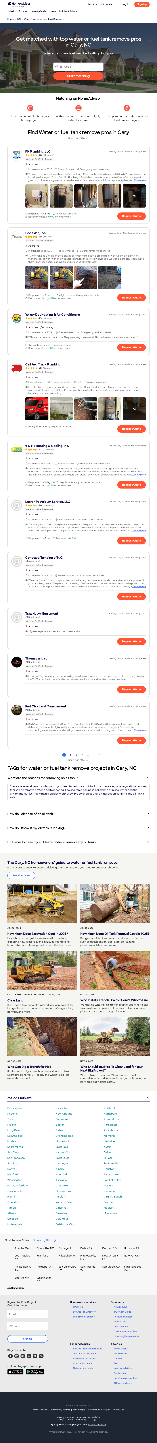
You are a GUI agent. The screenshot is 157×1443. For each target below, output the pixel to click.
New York (62, 1174)
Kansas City (63, 1152)
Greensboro (63, 1191)
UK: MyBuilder (119, 1410)
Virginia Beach (113, 1196)
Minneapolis (63, 1141)
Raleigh (60, 1196)
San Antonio (111, 1174)
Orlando (12, 1202)
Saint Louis (62, 1158)
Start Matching (78, 76)
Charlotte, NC (45, 1248)
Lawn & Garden (39, 11)
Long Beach (14, 1130)
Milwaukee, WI (67, 1255)
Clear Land (15, 1000)
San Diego (13, 1152)
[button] (36, 196)
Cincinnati (62, 1207)
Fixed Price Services (84, 1316)
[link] (78, 155)
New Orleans (64, 1113)
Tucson (11, 1119)
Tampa (11, 1207)
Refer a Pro (120, 1321)
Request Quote (131, 216)
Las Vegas (62, 1163)
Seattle (108, 1202)
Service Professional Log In (87, 1348)
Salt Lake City (112, 1180)
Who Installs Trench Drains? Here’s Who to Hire (114, 1000)
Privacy (60, 1418)
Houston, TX (131, 1248)
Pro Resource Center (84, 1358)
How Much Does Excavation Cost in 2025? (37, 934)
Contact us (120, 1373)
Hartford (12, 1174)
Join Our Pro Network (84, 1353)
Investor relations (123, 1368)
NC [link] (19, 19)
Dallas (107, 1152)
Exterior (23, 11)
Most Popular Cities (17, 1240)
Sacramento (15, 1147)
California (69, 1418)
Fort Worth (111, 1163)
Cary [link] (26, 19)
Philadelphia (111, 1119)
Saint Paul (62, 1147)
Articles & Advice (68, 11)
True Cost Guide (122, 1311)
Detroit (60, 1130)
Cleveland (62, 1213)
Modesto (13, 1141)
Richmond (110, 1191)
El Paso (108, 1158)
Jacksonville (14, 1191)
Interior (12, 11)
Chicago (12, 1218)
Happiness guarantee (125, 1378)
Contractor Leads (82, 1363)
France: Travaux (39, 1410)
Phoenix (12, 1113)
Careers (118, 1358)
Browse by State (43, 1240)
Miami (11, 1196)
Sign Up (142, 4)
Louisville (61, 1108)
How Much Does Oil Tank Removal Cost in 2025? (114, 934)
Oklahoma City (65, 1224)
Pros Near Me (121, 1326)
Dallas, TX (86, 1248)
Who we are (120, 1353)
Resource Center (123, 1316)
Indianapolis (14, 1224)
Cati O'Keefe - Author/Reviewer (25, 994)
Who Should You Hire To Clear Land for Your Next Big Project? (111, 1068)
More (53, 11)
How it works (121, 1348)
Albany (60, 1169)
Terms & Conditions (97, 1424)
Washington (14, 1180)
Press (117, 1363)
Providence (111, 1130)
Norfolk (108, 1185)
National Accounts (83, 1368)
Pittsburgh (110, 1124)
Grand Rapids (64, 1135)
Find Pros (78, 1307)
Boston (60, 1124)
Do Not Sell (81, 1418)
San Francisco (16, 1158)
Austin (107, 1147)
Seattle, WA (22, 1277)
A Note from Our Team (125, 1331)
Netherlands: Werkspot (99, 1410)
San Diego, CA (111, 1266)
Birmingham (15, 1108)
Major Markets (19, 1098)
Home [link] (10, 19)
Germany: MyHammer (60, 1410)
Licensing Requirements (126, 1336)
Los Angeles (15, 1135)
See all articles (21, 875)
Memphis (109, 1135)
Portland (109, 1108)
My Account (120, 1307)
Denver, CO (109, 1248)
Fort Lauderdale (17, 1185)
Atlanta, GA (22, 1248)
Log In (125, 4)
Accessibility (94, 1418)
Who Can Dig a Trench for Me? (29, 1067)
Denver (12, 1169)
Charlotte (62, 1185)
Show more (140, 180)
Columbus (62, 1218)
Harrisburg (110, 1113)
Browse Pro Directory (84, 1311)
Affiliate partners (123, 1383)
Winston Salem (65, 1202)
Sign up (27, 1338)
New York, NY (132, 1255)
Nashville (109, 1141)
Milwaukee (110, 1213)
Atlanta (11, 1213)
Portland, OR (45, 1266)
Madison (109, 1207)
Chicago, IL (65, 1248)
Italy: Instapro (79, 1410)
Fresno (11, 1124)
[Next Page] (99, 755)
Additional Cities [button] (15, 1288)
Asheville (61, 1180)
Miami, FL (42, 1255)
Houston (109, 1169)
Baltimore (62, 1119)
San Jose (12, 1163)
